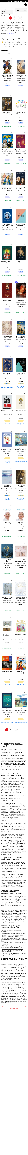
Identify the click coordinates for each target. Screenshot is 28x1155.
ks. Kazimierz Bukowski (7, 377)
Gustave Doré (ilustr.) (7, 563)
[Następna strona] (25, 18)
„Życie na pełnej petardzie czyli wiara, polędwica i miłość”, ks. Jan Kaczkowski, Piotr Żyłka (14, 939)
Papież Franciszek (19, 526)
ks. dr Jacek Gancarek (21, 339)
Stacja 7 (7, 341)
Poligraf (7, 267)
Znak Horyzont (7, 80)
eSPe (21, 267)
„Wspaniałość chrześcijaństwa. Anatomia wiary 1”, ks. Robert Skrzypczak (13, 954)
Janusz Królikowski (7, 116)
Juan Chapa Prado (7, 712)
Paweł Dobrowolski (19, 675)
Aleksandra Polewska (7, 153)
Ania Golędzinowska (21, 302)
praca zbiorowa (21, 78)
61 (21, 18)
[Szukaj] (25, 4)
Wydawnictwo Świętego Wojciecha (7, 230)
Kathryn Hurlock (7, 78)
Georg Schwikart (21, 712)
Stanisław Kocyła (7, 265)
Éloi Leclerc (20, 414)
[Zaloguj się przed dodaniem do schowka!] (11, 58)
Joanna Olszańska (7, 190)
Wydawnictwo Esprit (21, 304)
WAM (21, 229)
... (18, 18)
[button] (7, 12)
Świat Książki (7, 528)
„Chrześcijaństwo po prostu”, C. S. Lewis (13, 933)
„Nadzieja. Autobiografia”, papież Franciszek (11, 930)
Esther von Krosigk (20, 190)
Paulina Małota (20, 265)
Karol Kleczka (6, 675)
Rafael (20, 118)
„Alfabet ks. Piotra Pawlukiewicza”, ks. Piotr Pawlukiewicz (13, 943)
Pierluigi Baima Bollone (20, 488)
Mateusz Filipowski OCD (7, 488)
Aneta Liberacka (7, 339)
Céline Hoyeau (20, 377)
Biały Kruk (7, 118)
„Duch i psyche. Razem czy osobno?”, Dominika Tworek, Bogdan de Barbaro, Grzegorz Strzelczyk (12, 950)
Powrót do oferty (13, 1008)
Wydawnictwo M (21, 80)
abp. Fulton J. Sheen (21, 153)
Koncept (7, 677)
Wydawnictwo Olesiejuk (20, 565)
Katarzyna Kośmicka (7, 227)
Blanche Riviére (20, 451)
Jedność (7, 378)
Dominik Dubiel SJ (20, 227)
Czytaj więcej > (11, 33)
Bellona (7, 565)
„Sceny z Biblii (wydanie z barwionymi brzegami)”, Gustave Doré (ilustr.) (12, 935)
